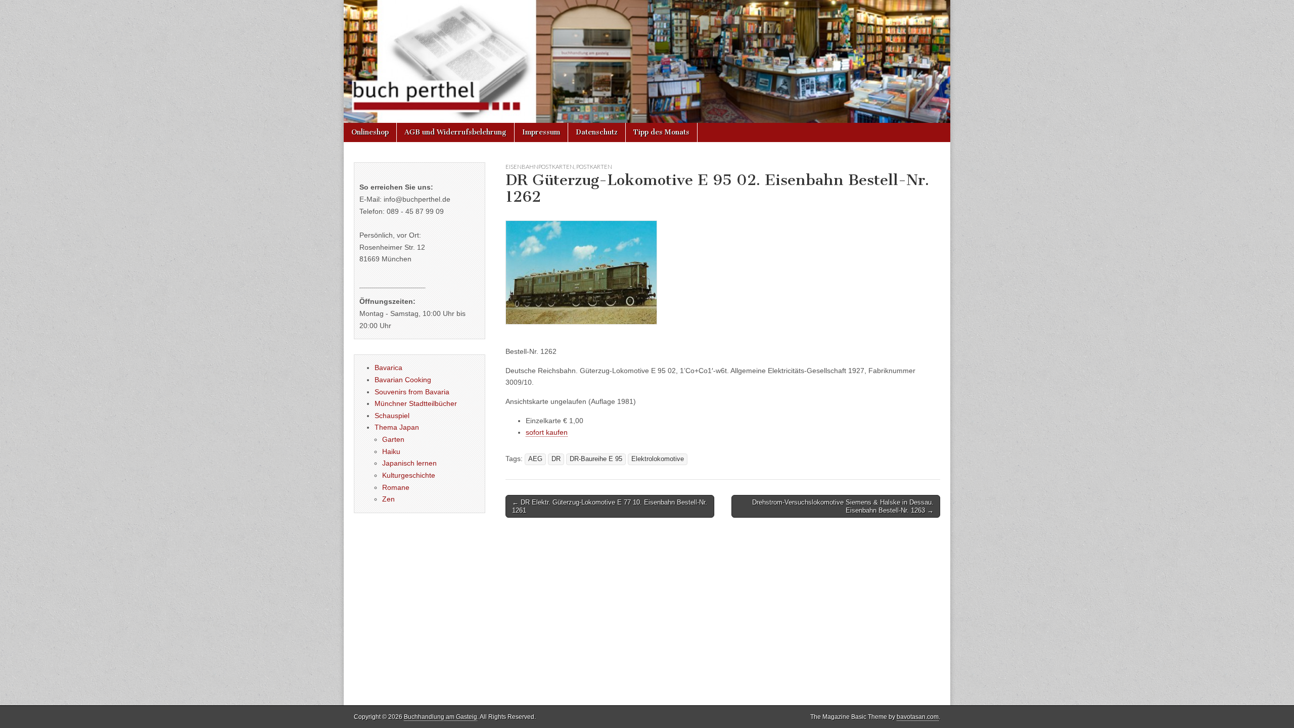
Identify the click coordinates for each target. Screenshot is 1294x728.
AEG (535, 459)
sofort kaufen (547, 432)
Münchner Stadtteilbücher (416, 403)
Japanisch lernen (409, 463)
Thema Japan (397, 427)
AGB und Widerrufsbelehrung (455, 132)
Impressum (541, 132)
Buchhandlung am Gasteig (440, 716)
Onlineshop (370, 132)
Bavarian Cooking (403, 380)
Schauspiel (392, 416)
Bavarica (388, 367)
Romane (395, 487)
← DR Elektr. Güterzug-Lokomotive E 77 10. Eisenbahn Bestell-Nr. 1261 (609, 506)
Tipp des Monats (661, 132)
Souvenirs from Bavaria (412, 392)
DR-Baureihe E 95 (596, 459)
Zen (388, 499)
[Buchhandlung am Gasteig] (647, 61)
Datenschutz (597, 132)
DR (556, 459)
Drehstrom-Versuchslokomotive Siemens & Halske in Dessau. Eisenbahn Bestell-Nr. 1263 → (843, 506)
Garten (393, 439)
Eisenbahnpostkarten (539, 166)
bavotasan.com (918, 716)
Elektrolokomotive (657, 459)
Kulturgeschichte (408, 475)
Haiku (391, 451)
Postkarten (594, 166)
